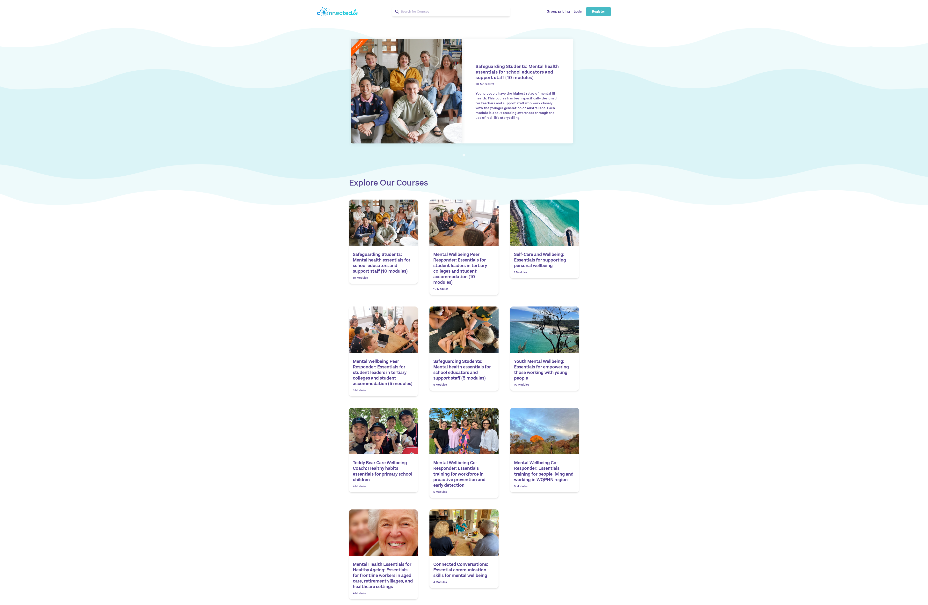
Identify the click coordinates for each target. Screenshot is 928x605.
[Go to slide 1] (464, 155)
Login (578, 11)
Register (598, 11)
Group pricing (558, 12)
